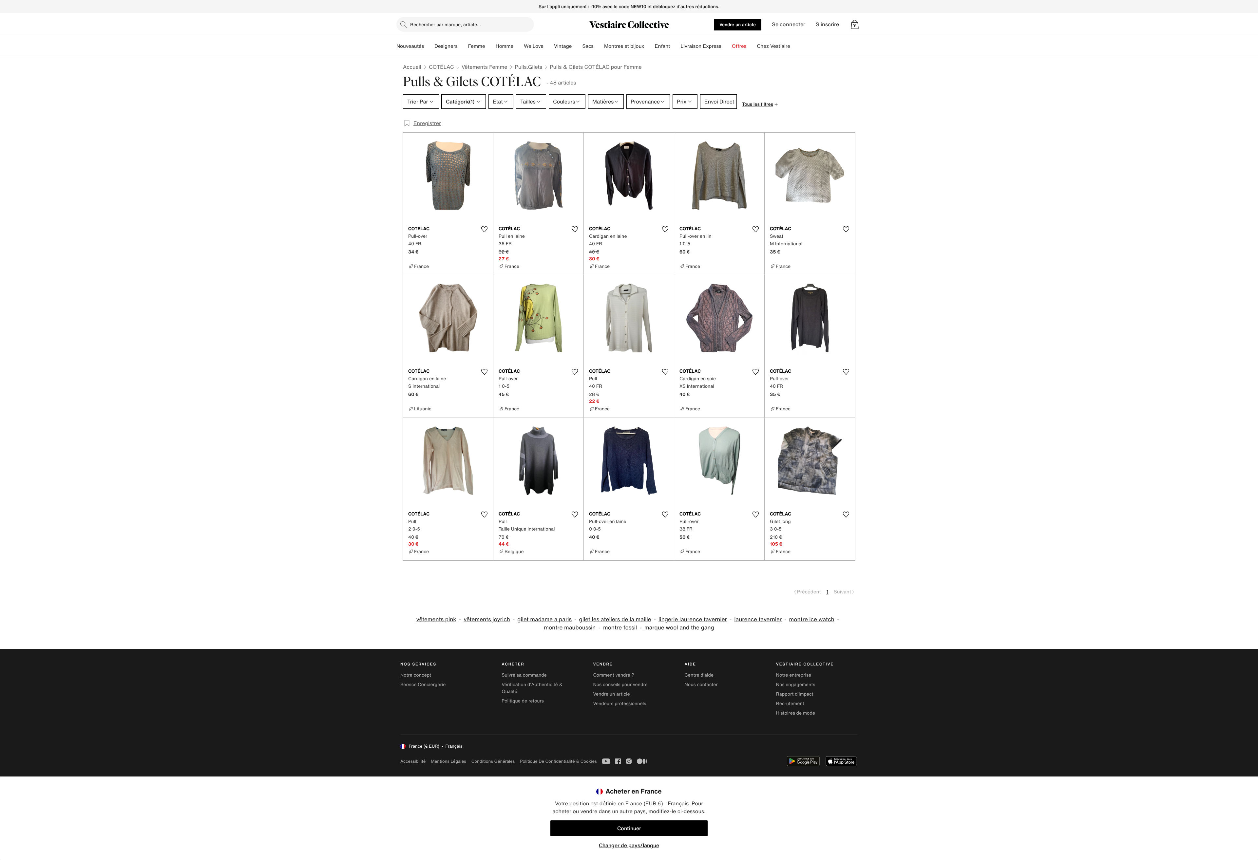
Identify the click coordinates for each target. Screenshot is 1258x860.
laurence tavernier (758, 619)
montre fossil (620, 628)
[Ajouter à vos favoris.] (484, 229)
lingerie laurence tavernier (692, 619)
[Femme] (490, 46)
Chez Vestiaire (773, 46)
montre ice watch (811, 619)
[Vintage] (577, 46)
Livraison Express (700, 46)
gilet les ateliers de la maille (615, 619)
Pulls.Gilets (529, 67)
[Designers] (463, 46)
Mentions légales (448, 761)
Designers (446, 46)
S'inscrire (827, 24)
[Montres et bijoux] (649, 46)
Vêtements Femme (484, 67)
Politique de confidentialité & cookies (558, 761)
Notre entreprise (793, 675)
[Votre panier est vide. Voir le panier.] (854, 24)
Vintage (563, 46)
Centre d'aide (699, 675)
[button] (854, 24)
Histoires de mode (795, 713)
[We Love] (548, 46)
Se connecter (788, 24)
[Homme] (518, 46)
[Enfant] (675, 46)
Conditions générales (493, 761)
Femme (476, 46)
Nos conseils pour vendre (620, 684)
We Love (533, 46)
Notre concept (415, 675)
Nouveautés (410, 46)
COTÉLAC (441, 67)
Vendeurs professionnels (619, 703)
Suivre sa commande (524, 675)
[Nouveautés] (429, 46)
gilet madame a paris (544, 619)
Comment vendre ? (613, 675)
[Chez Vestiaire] (795, 46)
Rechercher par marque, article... (445, 24)
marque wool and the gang (679, 628)
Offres (739, 46)
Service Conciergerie (423, 684)
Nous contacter (701, 684)
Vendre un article (737, 24)
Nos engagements (795, 684)
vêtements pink (436, 619)
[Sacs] (598, 46)
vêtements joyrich (487, 619)
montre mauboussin (570, 628)
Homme (505, 46)
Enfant (662, 46)
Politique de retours (523, 701)
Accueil (412, 67)
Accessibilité (413, 761)
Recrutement (790, 703)
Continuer (629, 828)
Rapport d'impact (794, 694)
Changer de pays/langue (629, 845)
